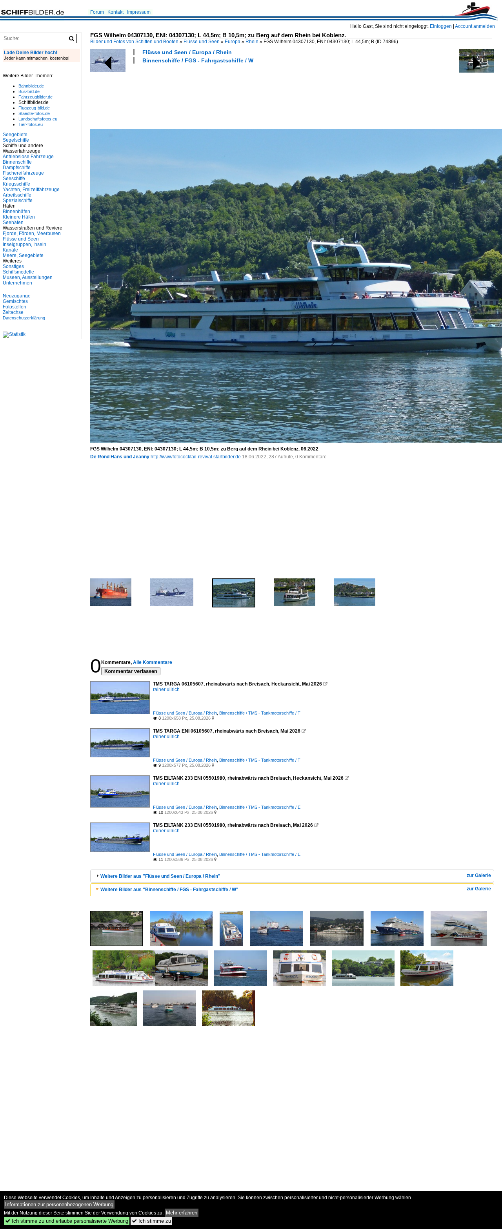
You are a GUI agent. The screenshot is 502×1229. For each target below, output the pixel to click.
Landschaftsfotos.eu (37, 119)
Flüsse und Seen (202, 41)
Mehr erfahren (181, 1213)
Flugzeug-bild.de (34, 108)
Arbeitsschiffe (17, 195)
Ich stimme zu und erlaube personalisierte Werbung (66, 1221)
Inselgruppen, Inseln (24, 244)
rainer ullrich (166, 689)
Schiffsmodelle (18, 272)
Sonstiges (13, 266)
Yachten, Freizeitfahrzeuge (31, 189)
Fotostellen (14, 307)
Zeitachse (13, 312)
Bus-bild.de (29, 91)
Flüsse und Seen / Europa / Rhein (187, 52)
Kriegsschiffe (16, 184)
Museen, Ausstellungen (28, 277)
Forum (97, 12)
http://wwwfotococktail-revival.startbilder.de (196, 457)
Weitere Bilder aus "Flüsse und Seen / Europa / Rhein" (160, 876)
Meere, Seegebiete (23, 255)
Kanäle (10, 250)
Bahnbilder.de (31, 86)
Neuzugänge (17, 296)
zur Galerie (479, 875)
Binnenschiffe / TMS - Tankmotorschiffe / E (259, 807)
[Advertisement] (233, 95)
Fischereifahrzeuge (23, 173)
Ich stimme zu (151, 1221)
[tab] (292, 876)
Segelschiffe (16, 140)
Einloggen (441, 26)
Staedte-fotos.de (34, 113)
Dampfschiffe (17, 167)
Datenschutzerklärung (24, 317)
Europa (232, 41)
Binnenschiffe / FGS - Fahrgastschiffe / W (197, 60)
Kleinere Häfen (19, 217)
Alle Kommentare (152, 662)
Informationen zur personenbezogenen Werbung (59, 1204)
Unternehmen (17, 283)
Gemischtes (15, 301)
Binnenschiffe (17, 162)
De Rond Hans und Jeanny (119, 457)
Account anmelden (475, 26)
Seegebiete (15, 134)
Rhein (252, 41)
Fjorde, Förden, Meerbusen (32, 233)
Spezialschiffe (18, 200)
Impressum (139, 12)
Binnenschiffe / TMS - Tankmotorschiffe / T (259, 713)
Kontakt (115, 12)
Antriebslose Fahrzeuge (28, 156)
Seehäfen (13, 222)
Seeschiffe (14, 178)
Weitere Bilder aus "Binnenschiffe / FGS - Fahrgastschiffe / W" (169, 889)
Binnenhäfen (16, 211)
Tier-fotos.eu (30, 124)
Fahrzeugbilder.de (35, 97)
